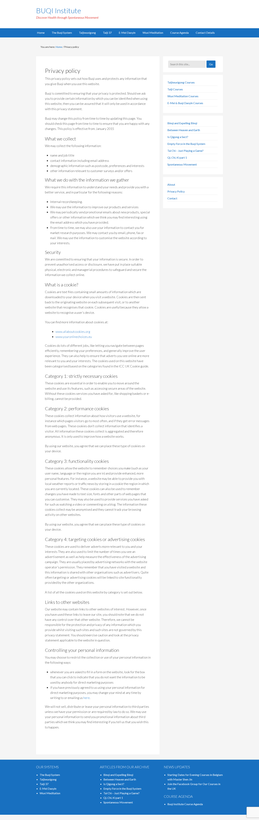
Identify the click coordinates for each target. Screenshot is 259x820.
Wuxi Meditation (50, 793)
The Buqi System (50, 774)
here (86, 698)
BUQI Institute (58, 10)
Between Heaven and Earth (183, 130)
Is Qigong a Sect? (177, 137)
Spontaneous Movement (182, 164)
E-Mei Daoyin (48, 788)
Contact (172, 198)
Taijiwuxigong (48, 779)
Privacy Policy (176, 191)
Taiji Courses (175, 89)
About (171, 184)
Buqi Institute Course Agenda (185, 804)
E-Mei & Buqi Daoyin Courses (185, 103)
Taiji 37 (44, 784)
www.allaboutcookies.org (73, 332)
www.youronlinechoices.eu (74, 337)
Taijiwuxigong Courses (181, 82)
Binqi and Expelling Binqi (182, 123)
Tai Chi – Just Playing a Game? (185, 150)
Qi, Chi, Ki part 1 (177, 157)
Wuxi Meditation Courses (182, 96)
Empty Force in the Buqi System (186, 143)
